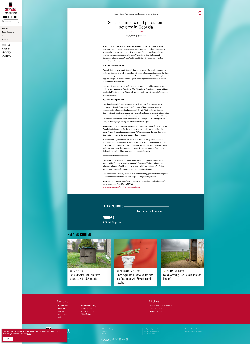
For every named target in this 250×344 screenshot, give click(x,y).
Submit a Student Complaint (193, 331)
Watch (8, 52)
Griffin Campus (156, 311)
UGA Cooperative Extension (161, 305)
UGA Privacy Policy (149, 333)
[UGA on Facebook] (113, 339)
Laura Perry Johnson (149, 211)
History (61, 311)
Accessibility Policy (88, 311)
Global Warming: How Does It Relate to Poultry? (182, 276)
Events (4, 36)
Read (7, 44)
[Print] (199, 15)
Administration (64, 314)
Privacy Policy (86, 308)
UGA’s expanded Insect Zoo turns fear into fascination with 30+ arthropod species (135, 278)
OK (8, 339)
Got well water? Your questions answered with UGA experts (85, 276)
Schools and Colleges (108, 329)
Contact (5, 40)
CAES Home (63, 305)
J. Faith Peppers (137, 31)
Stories (5, 28)
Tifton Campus (156, 308)
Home (116, 14)
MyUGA (104, 333)
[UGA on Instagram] (120, 339)
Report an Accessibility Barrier (193, 329)
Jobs (60, 317)
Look (7, 48)
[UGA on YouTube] (123, 339)
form (29, 334)
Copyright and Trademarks (151, 331)
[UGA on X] (117, 339)
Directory (104, 331)
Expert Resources (8, 32)
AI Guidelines (86, 314)
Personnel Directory (88, 305)
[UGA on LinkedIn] (126, 339)
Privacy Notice (44, 331)
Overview (62, 308)
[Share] (199, 11)
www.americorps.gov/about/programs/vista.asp (121, 187)
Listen (8, 56)
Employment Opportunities (151, 329)
